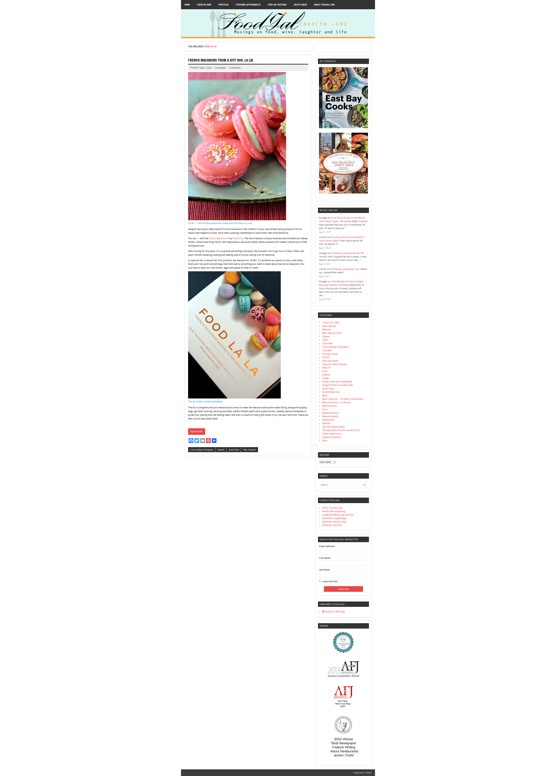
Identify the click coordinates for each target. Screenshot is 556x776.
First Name (324, 558)
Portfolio (223, 4)
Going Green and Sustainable (337, 381)
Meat (324, 395)
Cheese (325, 336)
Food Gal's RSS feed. (334, 611)
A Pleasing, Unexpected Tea (345, 253)
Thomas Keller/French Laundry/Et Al (341, 430)
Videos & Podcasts (331, 437)
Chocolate (327, 343)
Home (187, 4)
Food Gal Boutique (277, 4)
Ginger (325, 378)
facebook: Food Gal (332, 525)
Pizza (324, 409)
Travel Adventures (331, 433)
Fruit (324, 371)
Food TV (326, 367)
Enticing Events (330, 360)
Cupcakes (327, 350)
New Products (249, 450)
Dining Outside (330, 353)
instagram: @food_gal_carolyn (338, 514)
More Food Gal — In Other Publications (342, 399)
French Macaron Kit (219, 238)
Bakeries (326, 329)
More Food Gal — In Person (336, 402)
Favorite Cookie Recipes (334, 364)
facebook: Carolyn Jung (334, 521)
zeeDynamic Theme (362, 773)
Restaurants (328, 419)
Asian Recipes (329, 326)
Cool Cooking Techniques (201, 450)
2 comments (234, 67)
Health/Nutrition (331, 392)
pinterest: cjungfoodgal (334, 518)
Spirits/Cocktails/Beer (333, 426)
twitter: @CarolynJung (333, 511)
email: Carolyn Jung (332, 507)
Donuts (326, 357)
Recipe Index (300, 4)
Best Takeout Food (331, 333)
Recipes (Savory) (330, 413)
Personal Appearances (248, 4)
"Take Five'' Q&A (330, 322)
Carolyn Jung (204, 4)
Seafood (326, 423)
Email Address (327, 546)
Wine (324, 440)
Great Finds (234, 450)
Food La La (238, 238)
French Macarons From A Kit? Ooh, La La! (220, 60)
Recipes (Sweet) (330, 416)
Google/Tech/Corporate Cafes (337, 385)
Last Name (324, 570)
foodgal (221, 67)
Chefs (325, 340)
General (220, 450)
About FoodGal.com (324, 4)
